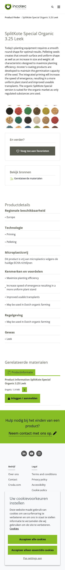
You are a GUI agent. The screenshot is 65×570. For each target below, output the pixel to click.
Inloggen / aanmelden (23, 398)
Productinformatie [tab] (22, 372)
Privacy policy (39, 479)
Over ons (13, 474)
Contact (12, 479)
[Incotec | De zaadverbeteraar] (16, 7)
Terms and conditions (44, 474)
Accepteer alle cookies (32, 539)
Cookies (14, 528)
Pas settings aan (32, 558)
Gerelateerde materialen (28, 178)
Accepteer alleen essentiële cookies (32, 550)
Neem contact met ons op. (30, 433)
